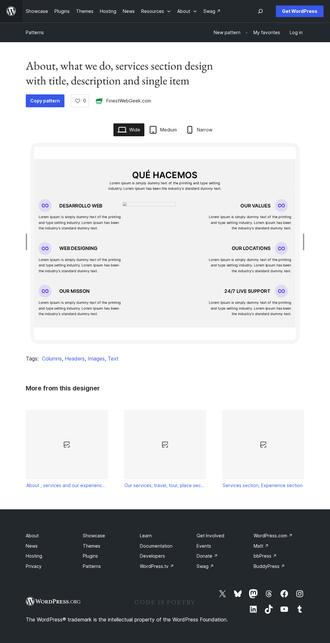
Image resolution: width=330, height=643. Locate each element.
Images (96, 358)
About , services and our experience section (67, 485)
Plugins (90, 556)
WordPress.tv (157, 566)
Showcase (94, 535)
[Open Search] (260, 11)
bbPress (265, 556)
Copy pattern (45, 100)
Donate (207, 556)
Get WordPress (299, 11)
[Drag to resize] (28, 242)
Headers (75, 358)
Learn (146, 535)
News (32, 546)
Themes (91, 546)
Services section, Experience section (263, 485)
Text (113, 358)
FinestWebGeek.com (128, 100)
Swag (205, 566)
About (32, 535)
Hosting (34, 556)
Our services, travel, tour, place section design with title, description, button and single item (165, 485)
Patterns (35, 32)
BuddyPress (269, 566)
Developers (152, 556)
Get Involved (210, 535)
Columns (52, 358)
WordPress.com (273, 535)
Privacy (34, 566)
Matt (261, 546)
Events (204, 546)
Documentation (156, 546)
